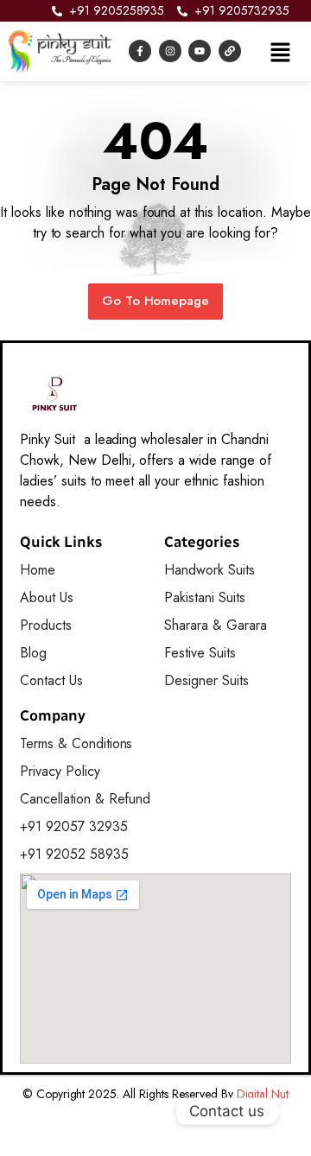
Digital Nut (263, 1093)
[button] (280, 51)
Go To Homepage (156, 300)
